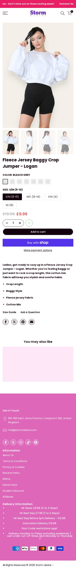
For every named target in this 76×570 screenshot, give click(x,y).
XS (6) (9, 205)
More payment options (38, 250)
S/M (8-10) (12, 196)
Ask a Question (30, 312)
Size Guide (9, 312)
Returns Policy (11, 473)
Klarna (6, 479)
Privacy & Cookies (14, 467)
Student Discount (13, 491)
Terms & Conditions (15, 461)
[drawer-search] (63, 13)
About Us (8, 455)
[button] (29, 223)
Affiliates (8, 497)
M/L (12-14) (33, 196)
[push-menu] (5, 13)
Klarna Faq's (10, 485)
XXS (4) (53, 196)
